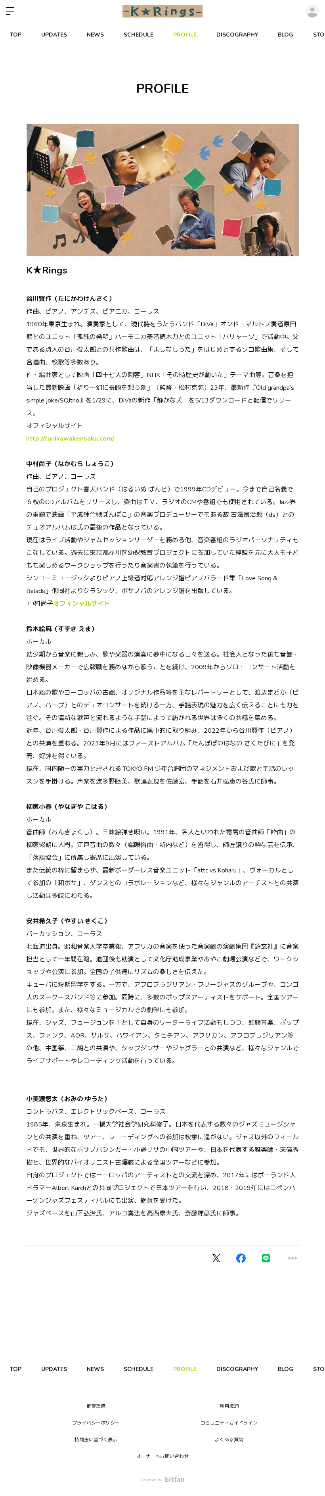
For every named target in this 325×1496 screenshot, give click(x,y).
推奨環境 (95, 1406)
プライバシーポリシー (96, 1423)
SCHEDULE (138, 35)
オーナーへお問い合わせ (162, 1456)
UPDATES (54, 35)
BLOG (285, 35)
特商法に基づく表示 (96, 1439)
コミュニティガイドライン (229, 1423)
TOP (15, 35)
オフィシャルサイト (81, 603)
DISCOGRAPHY (237, 35)
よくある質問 (229, 1439)
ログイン (312, 11)
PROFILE (185, 35)
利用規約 (229, 1406)
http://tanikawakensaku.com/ (70, 438)
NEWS (95, 35)
